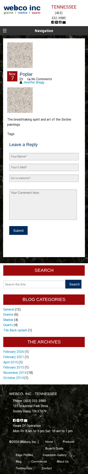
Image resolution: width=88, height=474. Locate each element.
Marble (8, 320)
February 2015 (13, 367)
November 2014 (14, 373)
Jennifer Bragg (33, 82)
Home (49, 442)
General (8, 309)
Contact (47, 468)
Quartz (8, 325)
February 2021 (13, 357)
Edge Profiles (24, 455)
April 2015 (10, 362)
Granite (8, 314)
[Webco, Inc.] (22, 9)
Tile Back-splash (15, 330)
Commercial (39, 461)
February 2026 (13, 352)
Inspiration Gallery (54, 455)
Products (68, 442)
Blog (18, 461)
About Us (63, 461)
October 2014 (13, 378)
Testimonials (24, 468)
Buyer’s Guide (54, 448)
